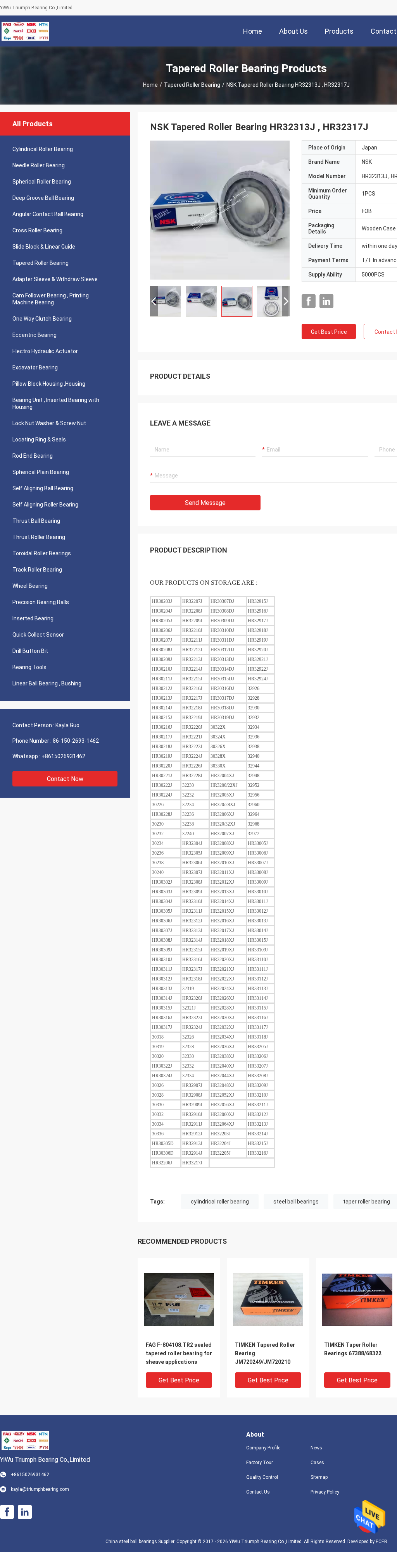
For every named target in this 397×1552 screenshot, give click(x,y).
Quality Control (262, 1477)
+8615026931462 (63, 756)
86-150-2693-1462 (76, 741)
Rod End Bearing (32, 456)
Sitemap (319, 1477)
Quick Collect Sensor (38, 635)
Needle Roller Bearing (38, 165)
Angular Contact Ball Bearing (47, 214)
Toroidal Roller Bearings (41, 553)
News (316, 1448)
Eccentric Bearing (34, 335)
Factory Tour (259, 1462)
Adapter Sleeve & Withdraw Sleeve (55, 279)
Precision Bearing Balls (40, 602)
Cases (317, 1462)
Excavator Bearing (35, 367)
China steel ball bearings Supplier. (140, 1541)
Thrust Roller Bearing (38, 537)
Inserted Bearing (33, 618)
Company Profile (263, 1448)
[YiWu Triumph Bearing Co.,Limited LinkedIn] (326, 301)
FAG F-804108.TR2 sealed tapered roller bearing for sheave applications (179, 1353)
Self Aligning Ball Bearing (42, 488)
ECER (381, 1541)
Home (150, 85)
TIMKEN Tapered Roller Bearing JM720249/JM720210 (265, 1353)
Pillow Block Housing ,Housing (48, 384)
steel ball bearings (296, 1201)
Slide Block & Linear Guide (43, 247)
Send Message (205, 502)
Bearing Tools (29, 667)
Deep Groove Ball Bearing (43, 198)
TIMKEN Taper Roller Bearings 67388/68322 (352, 1349)
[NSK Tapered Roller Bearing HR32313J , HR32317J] (220, 210)
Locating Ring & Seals (39, 439)
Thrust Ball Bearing (36, 521)
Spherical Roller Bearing (41, 182)
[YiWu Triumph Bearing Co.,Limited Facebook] (309, 301)
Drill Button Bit (30, 651)
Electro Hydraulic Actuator (45, 351)
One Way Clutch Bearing (42, 319)
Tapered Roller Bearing (192, 85)
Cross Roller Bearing (37, 230)
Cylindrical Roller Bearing (42, 149)
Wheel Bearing (30, 586)
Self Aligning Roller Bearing (45, 504)
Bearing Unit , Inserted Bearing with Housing (55, 403)
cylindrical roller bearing (220, 1201)
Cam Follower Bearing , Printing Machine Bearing (50, 299)
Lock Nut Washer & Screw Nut (49, 423)
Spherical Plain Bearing (40, 472)
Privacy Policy (325, 1492)
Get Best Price (329, 332)
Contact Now (65, 779)
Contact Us (258, 1492)
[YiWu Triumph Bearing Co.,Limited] (25, 31)
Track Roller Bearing (37, 570)
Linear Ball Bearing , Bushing (46, 683)
